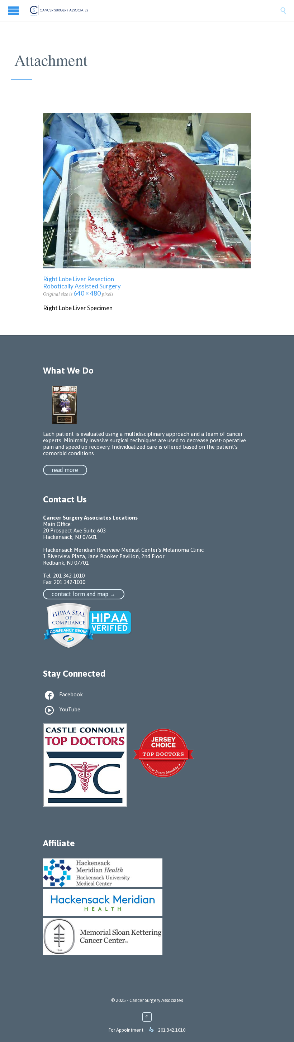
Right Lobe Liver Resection (78, 279)
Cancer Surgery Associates (156, 1000)
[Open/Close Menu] (14, 10)
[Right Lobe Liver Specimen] (147, 190)
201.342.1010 (171, 1030)
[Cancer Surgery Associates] (154, 10)
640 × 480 (87, 293)
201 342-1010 (69, 576)
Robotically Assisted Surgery (82, 286)
